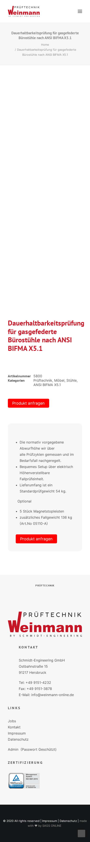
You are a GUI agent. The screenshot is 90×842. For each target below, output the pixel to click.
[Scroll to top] (81, 833)
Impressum (17, 733)
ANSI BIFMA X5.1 (47, 385)
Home (45, 44)
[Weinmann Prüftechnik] (24, 11)
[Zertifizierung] (24, 781)
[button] (80, 11)
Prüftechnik (42, 380)
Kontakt (14, 727)
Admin (13, 749)
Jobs (12, 721)
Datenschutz (18, 739)
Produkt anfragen (28, 403)
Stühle (71, 380)
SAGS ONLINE (51, 825)
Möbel (59, 380)
